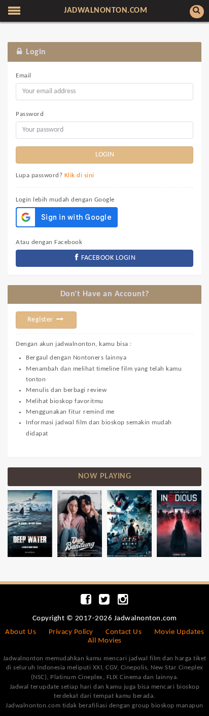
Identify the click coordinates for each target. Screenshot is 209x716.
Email (23, 75)
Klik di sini (79, 175)
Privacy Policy (71, 632)
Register (41, 320)
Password (30, 114)
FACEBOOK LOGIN (108, 258)
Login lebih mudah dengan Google (65, 199)
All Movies (105, 641)
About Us (20, 632)
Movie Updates (179, 632)
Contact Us (124, 632)
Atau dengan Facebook (49, 242)
